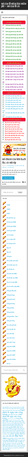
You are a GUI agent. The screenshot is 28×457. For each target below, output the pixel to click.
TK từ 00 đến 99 (11, 329)
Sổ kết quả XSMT (11, 230)
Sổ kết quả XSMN (11, 226)
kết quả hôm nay (11, 218)
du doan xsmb (5, 424)
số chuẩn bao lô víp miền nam (13, 102)
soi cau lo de (9, 441)
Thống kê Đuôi (10, 312)
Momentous (21, 455)
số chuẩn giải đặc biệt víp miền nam (15, 98)
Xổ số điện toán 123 (12, 265)
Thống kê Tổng (11, 320)
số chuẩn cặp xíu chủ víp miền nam (15, 104)
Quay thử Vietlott (11, 359)
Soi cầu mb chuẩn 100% (9, 182)
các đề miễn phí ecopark (11, 418)
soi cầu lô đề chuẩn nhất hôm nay (13, 445)
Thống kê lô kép (11, 303)
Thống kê (9, 256)
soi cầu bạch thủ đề (15, 445)
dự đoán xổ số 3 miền (13, 431)
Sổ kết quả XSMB (11, 222)
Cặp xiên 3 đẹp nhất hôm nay (12, 420)
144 (25, 182)
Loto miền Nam (11, 338)
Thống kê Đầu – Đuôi (12, 316)
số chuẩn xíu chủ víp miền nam (14, 96)
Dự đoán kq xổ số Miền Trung (12, 427)
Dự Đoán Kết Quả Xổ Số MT (14, 425)
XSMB (8, 205)
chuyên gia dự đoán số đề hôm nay (15, 407)
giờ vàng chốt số (12, 432)
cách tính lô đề (16, 410)
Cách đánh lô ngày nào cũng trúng (13, 412)
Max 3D (9, 248)
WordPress (12, 455)
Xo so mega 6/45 (11, 239)
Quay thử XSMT (11, 355)
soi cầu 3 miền (17, 441)
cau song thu (5, 407)
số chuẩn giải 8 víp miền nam (13, 100)
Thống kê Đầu (10, 308)
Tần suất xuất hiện (11, 325)
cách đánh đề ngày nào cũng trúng (12, 416)
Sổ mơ (8, 363)
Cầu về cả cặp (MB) (12, 282)
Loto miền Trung (11, 342)
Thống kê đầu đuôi (11, 290)
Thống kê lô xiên (11, 299)
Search (20, 192)
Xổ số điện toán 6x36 (12, 260)
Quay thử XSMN (11, 351)
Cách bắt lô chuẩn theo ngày (13, 407)
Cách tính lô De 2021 (7, 410)
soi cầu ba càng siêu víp (12, 443)
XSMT (8, 213)
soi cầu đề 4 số (16, 448)
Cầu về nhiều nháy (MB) (13, 286)
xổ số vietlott (10, 235)
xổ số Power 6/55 (11, 243)
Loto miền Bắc (10, 333)
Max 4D (9, 252)
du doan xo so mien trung (19, 423)
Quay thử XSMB (11, 346)
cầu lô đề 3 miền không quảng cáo (14, 420)
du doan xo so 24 (9, 423)
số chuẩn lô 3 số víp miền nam (14, 117)
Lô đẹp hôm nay (12, 436)
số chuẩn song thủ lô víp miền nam (15, 106)
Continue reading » (8, 178)
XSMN (8, 209)
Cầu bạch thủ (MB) (12, 273)
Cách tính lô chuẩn (19, 408)
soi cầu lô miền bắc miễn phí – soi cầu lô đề (13, 5)
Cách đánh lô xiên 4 (13, 414)
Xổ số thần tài (10, 269)
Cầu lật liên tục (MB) (12, 278)
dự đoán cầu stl (16, 427)
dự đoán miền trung (14, 429)
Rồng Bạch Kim (13, 440)
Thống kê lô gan (11, 295)
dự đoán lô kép (19, 428)
